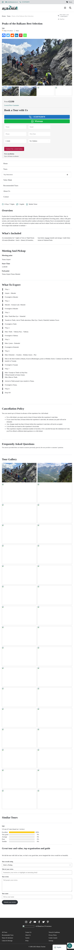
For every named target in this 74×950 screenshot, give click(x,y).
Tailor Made (7, 180)
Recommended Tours (10, 186)
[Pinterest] (20, 35)
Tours (8, 16)
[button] (36, 174)
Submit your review (10, 902)
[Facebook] (3, 35)
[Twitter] (8, 35)
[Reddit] (12, 35)
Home (4, 16)
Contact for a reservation (14, 149)
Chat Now (62, 19)
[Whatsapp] (25, 35)
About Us (6, 191)
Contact (6, 197)
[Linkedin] (16, 35)
